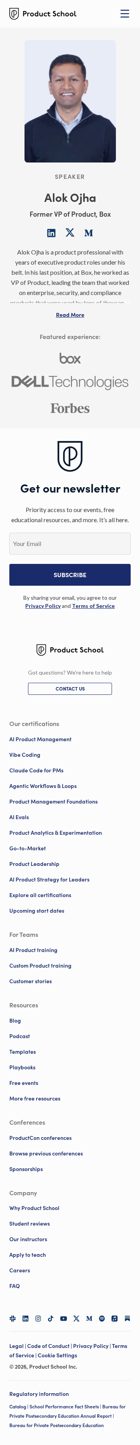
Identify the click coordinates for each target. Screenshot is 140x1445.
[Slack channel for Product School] (12, 1318)
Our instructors (28, 1239)
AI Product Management (40, 739)
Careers (19, 1270)
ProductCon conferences (40, 1137)
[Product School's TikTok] (50, 1318)
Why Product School (34, 1208)
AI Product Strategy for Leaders (49, 879)
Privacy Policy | (92, 1346)
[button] (70, 314)
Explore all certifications (40, 895)
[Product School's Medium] (89, 1318)
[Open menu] (125, 13)
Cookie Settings (57, 1355)
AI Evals (19, 817)
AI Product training (33, 950)
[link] (43, 606)
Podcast (19, 1036)
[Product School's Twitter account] (76, 1318)
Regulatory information (39, 1393)
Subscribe (70, 575)
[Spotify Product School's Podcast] (102, 1318)
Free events (23, 1082)
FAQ (14, 1286)
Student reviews (29, 1223)
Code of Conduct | (50, 1346)
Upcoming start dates (36, 910)
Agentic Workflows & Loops (43, 786)
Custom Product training (40, 965)
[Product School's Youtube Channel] (63, 1318)
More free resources (34, 1098)
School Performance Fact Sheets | (66, 1407)
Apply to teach (27, 1254)
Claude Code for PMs (36, 770)
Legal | (18, 1346)
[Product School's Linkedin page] (25, 1318)
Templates (22, 1051)
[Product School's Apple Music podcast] (114, 1318)
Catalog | (19, 1407)
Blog (15, 1020)
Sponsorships (26, 1169)
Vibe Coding (24, 754)
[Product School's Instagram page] (38, 1318)
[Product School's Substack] (127, 1318)
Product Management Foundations (53, 801)
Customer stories (30, 981)
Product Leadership (34, 863)
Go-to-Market (27, 848)
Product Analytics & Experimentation (55, 832)
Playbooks (22, 1067)
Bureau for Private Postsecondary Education (56, 1425)
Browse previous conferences (46, 1153)
